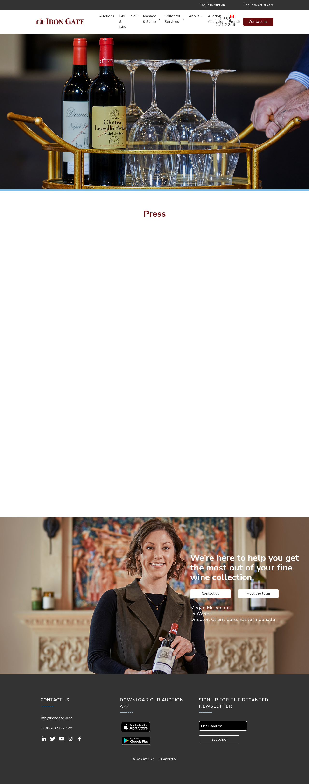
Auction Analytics (216, 19)
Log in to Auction (212, 5)
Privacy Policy (167, 759)
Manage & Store (150, 19)
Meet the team (258, 593)
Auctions (106, 16)
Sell (134, 16)
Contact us (258, 21)
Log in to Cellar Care (258, 5)
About (194, 16)
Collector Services (173, 19)
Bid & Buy (122, 21)
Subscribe (219, 739)
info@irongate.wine (57, 718)
